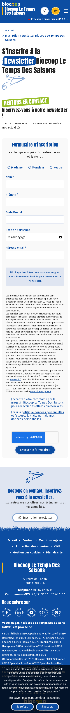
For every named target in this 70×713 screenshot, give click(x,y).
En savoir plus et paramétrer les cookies (34, 697)
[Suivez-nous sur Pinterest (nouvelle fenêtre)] (56, 612)
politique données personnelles (43, 412)
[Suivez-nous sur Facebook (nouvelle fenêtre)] (6, 612)
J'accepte (47, 706)
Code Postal (14, 212)
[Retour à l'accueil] (11, 4)
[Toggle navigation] (66, 12)
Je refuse (22, 706)
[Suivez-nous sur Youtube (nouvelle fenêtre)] (31, 612)
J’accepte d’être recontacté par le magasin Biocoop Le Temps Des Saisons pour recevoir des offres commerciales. (37, 402)
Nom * (10, 177)
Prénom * (12, 194)
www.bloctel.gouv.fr (40, 391)
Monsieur (38, 167)
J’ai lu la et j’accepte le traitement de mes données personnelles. (37, 415)
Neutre (57, 167)
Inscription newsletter (37, 517)
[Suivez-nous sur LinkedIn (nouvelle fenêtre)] (19, 612)
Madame (17, 167)
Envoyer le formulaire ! (35, 450)
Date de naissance (18, 230)
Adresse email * (16, 247)
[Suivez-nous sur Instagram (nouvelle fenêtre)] (43, 612)
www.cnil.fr (15, 379)
